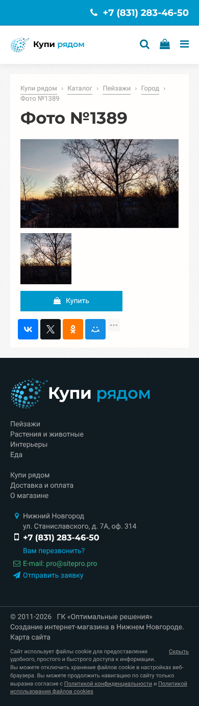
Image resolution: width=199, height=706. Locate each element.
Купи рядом (38, 89)
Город (150, 89)
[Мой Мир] (95, 329)
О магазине (29, 496)
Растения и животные (47, 434)
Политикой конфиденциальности (108, 683)
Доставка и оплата (41, 486)
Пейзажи (117, 89)
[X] (50, 329)
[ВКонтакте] (28, 329)
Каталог (79, 89)
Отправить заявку (53, 576)
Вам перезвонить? (54, 551)
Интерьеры (28, 445)
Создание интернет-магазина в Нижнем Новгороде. (97, 627)
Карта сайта (30, 637)
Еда (16, 455)
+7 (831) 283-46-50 (144, 12)
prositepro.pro (71, 564)
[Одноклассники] (73, 329)
